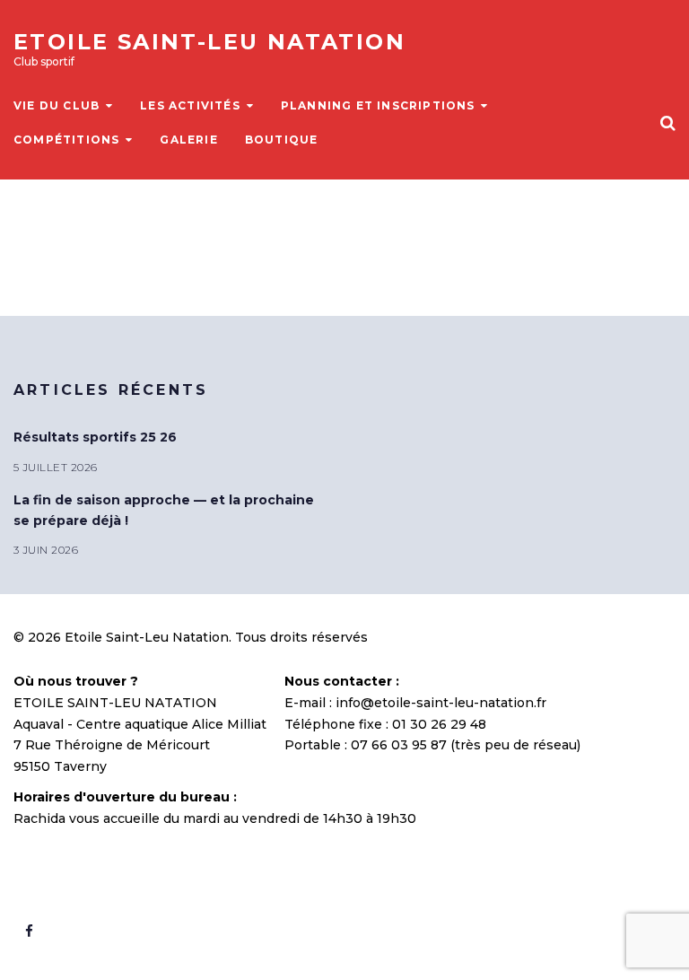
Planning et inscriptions (378, 105)
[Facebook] (28, 931)
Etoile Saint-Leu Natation (209, 42)
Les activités (190, 105)
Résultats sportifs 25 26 (95, 437)
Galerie (188, 139)
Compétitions (66, 139)
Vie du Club (56, 105)
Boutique (281, 139)
